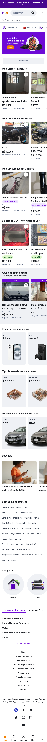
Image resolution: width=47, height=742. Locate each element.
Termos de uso (23, 660)
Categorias (12, 27)
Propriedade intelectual (23, 669)
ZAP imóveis (23, 685)
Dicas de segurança (23, 656)
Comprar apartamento (20, 549)
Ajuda (23, 652)
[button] (23, 13)
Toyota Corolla (8, 523)
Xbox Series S (30, 544)
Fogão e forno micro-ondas (13, 539)
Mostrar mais (25, 643)
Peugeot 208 (21, 507)
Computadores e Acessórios (16, 632)
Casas (5, 637)
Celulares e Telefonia (12, 618)
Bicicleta (5, 549)
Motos (5, 628)
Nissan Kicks (21, 523)
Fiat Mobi (32, 523)
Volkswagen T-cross (10, 513)
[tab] (14, 610)
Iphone (20, 528)
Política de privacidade (24, 665)
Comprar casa (27, 555)
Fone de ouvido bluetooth (12, 544)
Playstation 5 (16, 534)
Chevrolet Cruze (8, 528)
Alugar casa (40, 555)
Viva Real (23, 690)
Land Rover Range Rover (12, 518)
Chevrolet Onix (8, 507)
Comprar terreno (9, 560)
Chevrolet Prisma (31, 518)
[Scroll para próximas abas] (42, 610)
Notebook (41, 534)
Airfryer (5, 534)
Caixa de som (28, 534)
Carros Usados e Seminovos (16, 623)
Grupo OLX (23, 681)
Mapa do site (23, 673)
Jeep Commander (28, 513)
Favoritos (31, 27)
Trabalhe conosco (23, 677)
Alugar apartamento (10, 555)
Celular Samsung (32, 528)
